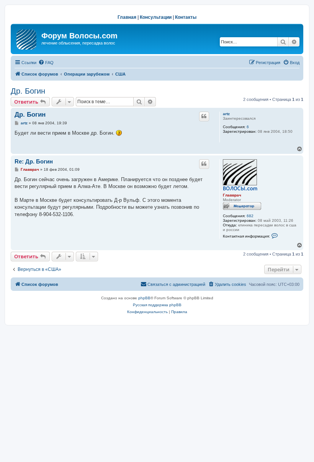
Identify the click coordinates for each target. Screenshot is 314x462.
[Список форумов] (27, 38)
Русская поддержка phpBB (157, 305)
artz (226, 114)
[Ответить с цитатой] (204, 116)
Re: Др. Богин (34, 161)
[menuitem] (46, 62)
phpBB (144, 298)
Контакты (185, 17)
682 (250, 216)
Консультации (156, 17)
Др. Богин (28, 91)
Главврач (232, 195)
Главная (127, 17)
